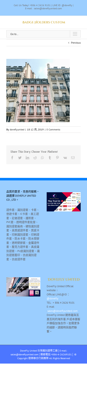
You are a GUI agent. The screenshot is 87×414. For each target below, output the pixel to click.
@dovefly (52, 298)
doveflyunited (17, 129)
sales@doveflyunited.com (62, 311)
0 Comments (53, 129)
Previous (76, 43)
